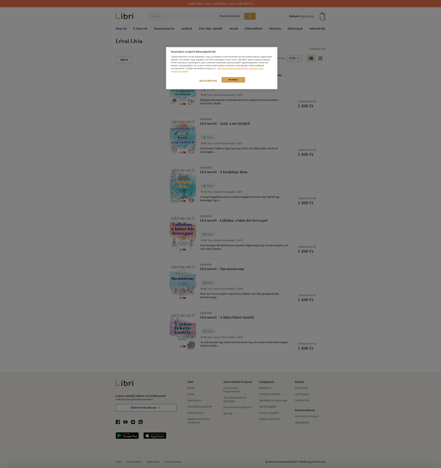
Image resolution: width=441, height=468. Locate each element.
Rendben (233, 79)
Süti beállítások (208, 80)
